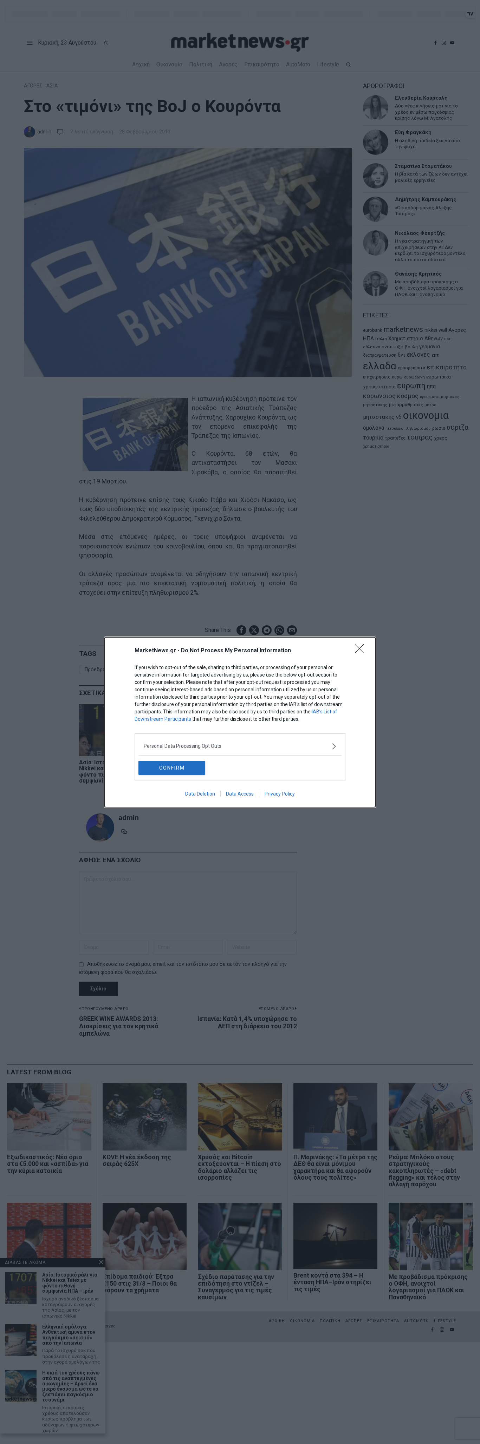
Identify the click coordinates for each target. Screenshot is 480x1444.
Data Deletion (200, 794)
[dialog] (240, 722)
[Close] (361, 651)
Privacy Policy (280, 794)
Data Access (240, 794)
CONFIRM (172, 768)
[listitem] (240, 746)
